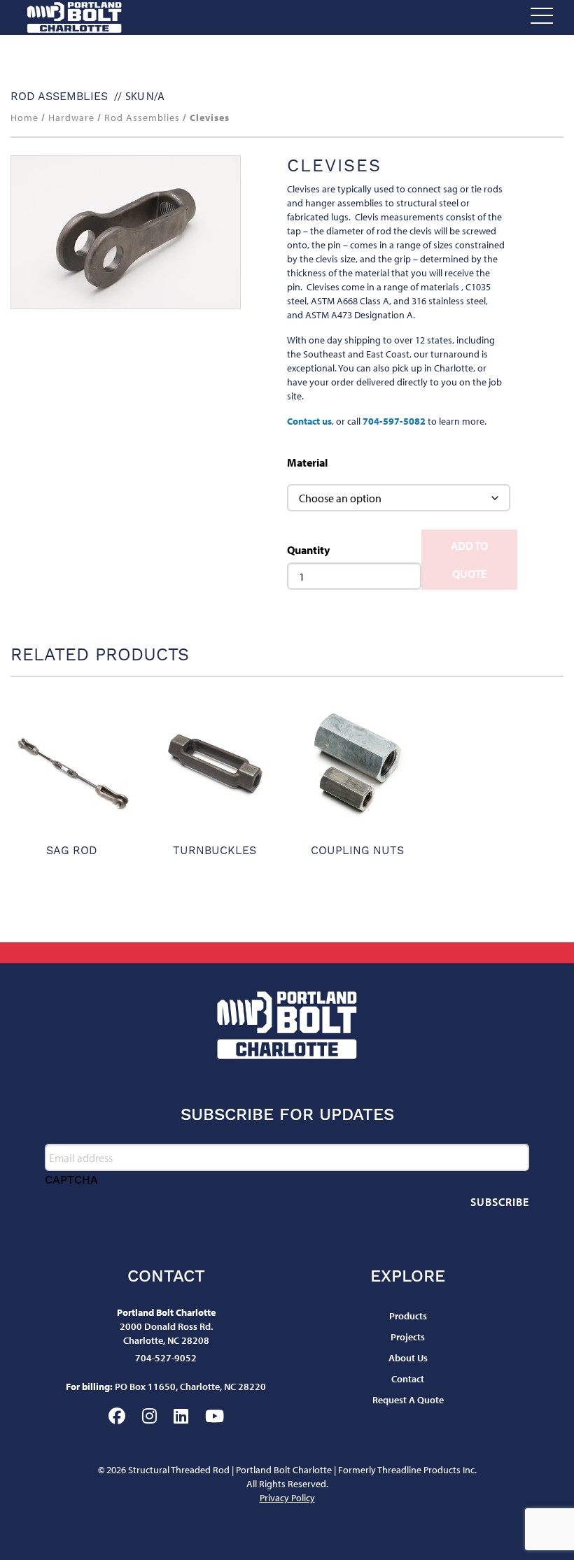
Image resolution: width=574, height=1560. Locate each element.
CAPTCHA (71, 1179)
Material (307, 462)
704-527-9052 (166, 1358)
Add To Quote (469, 560)
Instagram (149, 1415)
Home (24, 117)
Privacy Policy (287, 1497)
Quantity (308, 550)
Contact (407, 1379)
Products (408, 1316)
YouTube (214, 1415)
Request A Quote (408, 1400)
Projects (408, 1337)
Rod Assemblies (59, 96)
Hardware (71, 117)
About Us (408, 1358)
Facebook (116, 1415)
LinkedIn (181, 1415)
